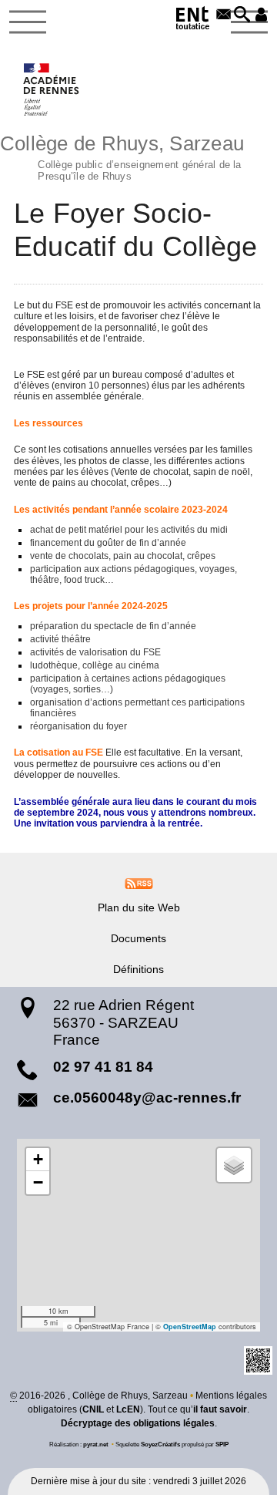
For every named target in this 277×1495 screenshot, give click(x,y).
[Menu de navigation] (27, 22)
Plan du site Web (139, 907)
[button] (242, 15)
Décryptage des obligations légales (138, 1423)
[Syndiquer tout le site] (139, 882)
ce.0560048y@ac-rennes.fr (147, 1097)
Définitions (138, 969)
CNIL (93, 1409)
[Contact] (223, 15)
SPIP (222, 1444)
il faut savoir (220, 1409)
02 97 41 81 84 (103, 1067)
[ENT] (193, 20)
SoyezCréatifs (160, 1444)
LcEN (128, 1409)
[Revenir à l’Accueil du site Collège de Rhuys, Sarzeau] (52, 89)
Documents (138, 938)
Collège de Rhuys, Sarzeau (122, 156)
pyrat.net (95, 1444)
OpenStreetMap (189, 1327)
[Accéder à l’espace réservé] (261, 15)
